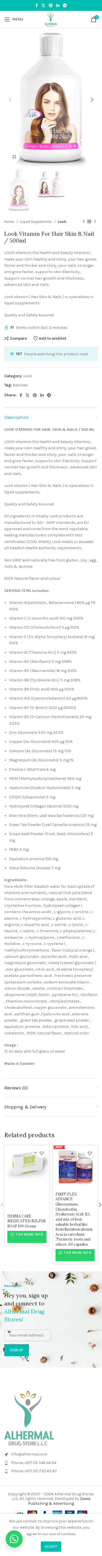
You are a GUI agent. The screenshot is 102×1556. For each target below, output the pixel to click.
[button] (14, 1538)
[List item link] (51, 1454)
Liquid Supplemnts (36, 222)
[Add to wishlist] (41, 1153)
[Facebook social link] (37, 5)
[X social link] (43, 5)
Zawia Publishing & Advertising (59, 1501)
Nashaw (20, 385)
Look (62, 222)
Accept (51, 1547)
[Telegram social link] (65, 5)
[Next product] (95, 222)
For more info (29, 1234)
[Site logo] (51, 19)
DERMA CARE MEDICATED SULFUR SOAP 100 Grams (26, 1221)
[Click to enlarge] (14, 156)
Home (9, 222)
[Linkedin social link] (57, 5)
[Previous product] (83, 222)
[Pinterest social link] (50, 5)
